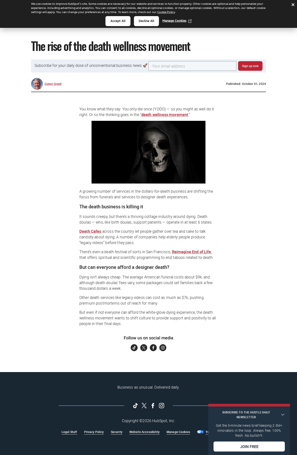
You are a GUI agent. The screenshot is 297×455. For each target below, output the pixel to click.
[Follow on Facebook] (153, 347)
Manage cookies (174, 21)
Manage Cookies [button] (178, 432)
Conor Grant (53, 84)
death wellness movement (164, 114)
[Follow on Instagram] (162, 347)
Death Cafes (90, 231)
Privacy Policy (94, 432)
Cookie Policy (166, 12)
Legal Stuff (69, 432)
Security (116, 432)
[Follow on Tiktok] (134, 347)
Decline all (146, 21)
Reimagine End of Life (191, 251)
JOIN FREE (249, 446)
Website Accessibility (144, 432)
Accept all (117, 21)
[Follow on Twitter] (143, 347)
